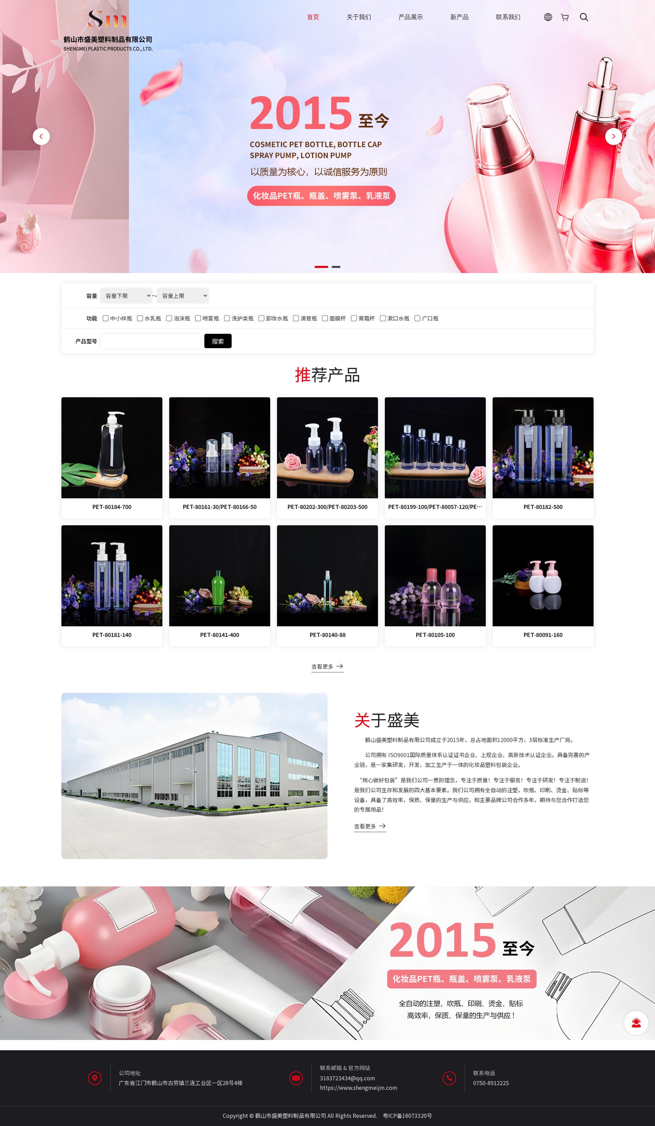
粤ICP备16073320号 (407, 1115)
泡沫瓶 (181, 318)
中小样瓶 (120, 318)
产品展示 (410, 17)
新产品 (459, 17)
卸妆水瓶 (276, 318)
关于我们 (359, 17)
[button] (321, 267)
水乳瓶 (152, 318)
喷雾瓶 (210, 318)
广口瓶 (429, 318)
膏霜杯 (366, 318)
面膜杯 (337, 318)
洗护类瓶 (241, 318)
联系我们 (508, 17)
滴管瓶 (308, 318)
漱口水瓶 (397, 318)
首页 (313, 17)
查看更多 (322, 666)
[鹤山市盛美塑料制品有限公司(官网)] (107, 52)
